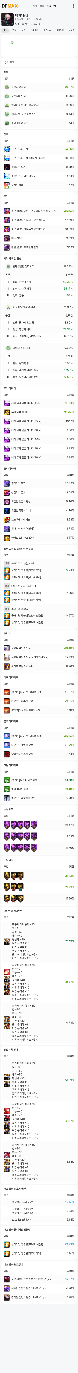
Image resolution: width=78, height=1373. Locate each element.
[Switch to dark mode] (73, 6)
